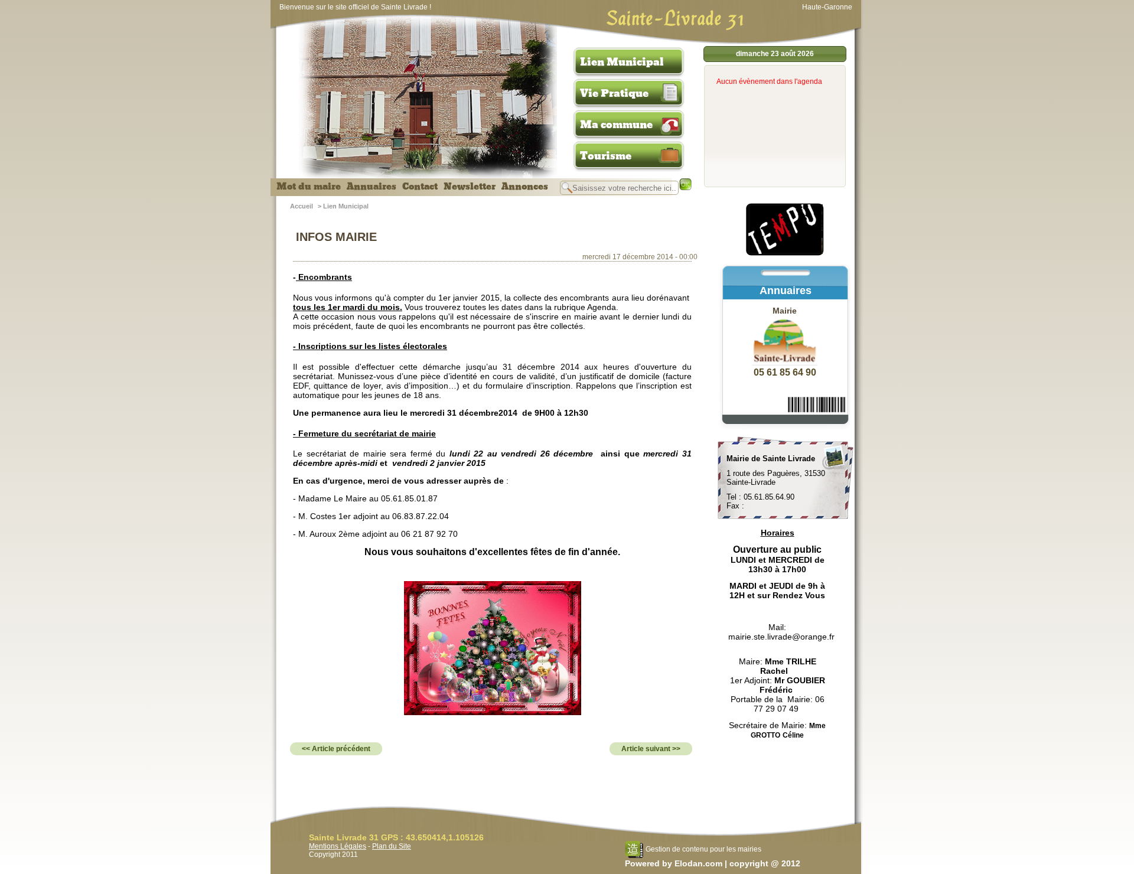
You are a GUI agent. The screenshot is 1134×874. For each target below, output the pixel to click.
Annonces (524, 187)
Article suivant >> (650, 749)
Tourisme (605, 156)
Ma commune (616, 124)
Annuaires (371, 187)
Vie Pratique (614, 93)
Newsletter (470, 187)
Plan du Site (391, 846)
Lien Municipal (622, 62)
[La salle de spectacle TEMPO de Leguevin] (785, 254)
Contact (420, 187)
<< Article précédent (336, 749)
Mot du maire (308, 187)
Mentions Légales (337, 846)
